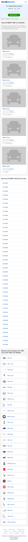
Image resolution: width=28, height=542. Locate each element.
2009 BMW (5, 235)
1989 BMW (5, 316)
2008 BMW (5, 239)
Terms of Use (11, 529)
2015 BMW (5, 211)
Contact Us (7, 531)
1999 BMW (5, 276)
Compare (16, 533)
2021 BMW (5, 187)
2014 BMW (5, 215)
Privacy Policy (21, 529)
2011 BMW (5, 227)
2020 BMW (5, 191)
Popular (14, 531)
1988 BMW (5, 320)
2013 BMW (5, 219)
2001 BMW (5, 268)
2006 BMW (5, 247)
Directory (21, 531)
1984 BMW (5, 332)
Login (22, 533)
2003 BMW (5, 259)
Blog (11, 533)
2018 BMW (5, 199)
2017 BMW (5, 203)
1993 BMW (5, 300)
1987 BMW (5, 324)
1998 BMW (5, 280)
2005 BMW (5, 251)
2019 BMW (5, 195)
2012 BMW (5, 223)
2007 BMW (5, 243)
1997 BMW (5, 284)
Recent (5, 533)
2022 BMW (5, 183)
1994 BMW (5, 296)
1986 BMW (5, 328)
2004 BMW (5, 255)
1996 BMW (5, 288)
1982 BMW (5, 340)
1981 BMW (5, 344)
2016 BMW (5, 207)
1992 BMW (5, 304)
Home (4, 529)
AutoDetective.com (8, 2)
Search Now (13, 15)
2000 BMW (5, 272)
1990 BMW (5, 312)
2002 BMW (5, 264)
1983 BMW (5, 336)
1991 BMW (5, 308)
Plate (18, 8)
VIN (15, 8)
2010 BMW (5, 231)
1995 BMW (5, 292)
